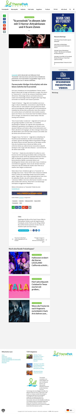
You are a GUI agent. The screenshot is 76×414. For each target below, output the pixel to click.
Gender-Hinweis (5, 361)
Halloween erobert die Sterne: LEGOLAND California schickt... (40, 261)
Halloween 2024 (29, 201)
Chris (29, 30)
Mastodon (4, 362)
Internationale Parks (29, 17)
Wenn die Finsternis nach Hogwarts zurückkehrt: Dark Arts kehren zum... (40, 310)
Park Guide (31, 9)
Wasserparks (14, 9)
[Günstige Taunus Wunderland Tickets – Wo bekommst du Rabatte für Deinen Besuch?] (29, 356)
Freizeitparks (5, 9)
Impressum (4, 356)
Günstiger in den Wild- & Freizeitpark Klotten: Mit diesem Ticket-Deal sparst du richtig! (63, 58)
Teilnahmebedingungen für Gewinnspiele (11, 359)
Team (3, 355)
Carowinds (14, 75)
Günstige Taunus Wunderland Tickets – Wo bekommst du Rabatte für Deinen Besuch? (62, 52)
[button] (3, 410)
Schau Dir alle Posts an (23, 230)
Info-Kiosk (64, 9)
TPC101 (56, 9)
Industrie (23, 9)
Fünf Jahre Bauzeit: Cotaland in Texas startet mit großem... (40, 286)
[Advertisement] (29, 61)
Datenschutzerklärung (7, 358)
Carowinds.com (15, 189)
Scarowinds (15, 203)
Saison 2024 (37, 201)
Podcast (47, 9)
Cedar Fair (21, 201)
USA (21, 203)
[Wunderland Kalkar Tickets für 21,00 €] (29, 372)
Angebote (39, 9)
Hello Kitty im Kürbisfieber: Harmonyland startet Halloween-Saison (62, 46)
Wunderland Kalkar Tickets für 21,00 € (38, 372)
